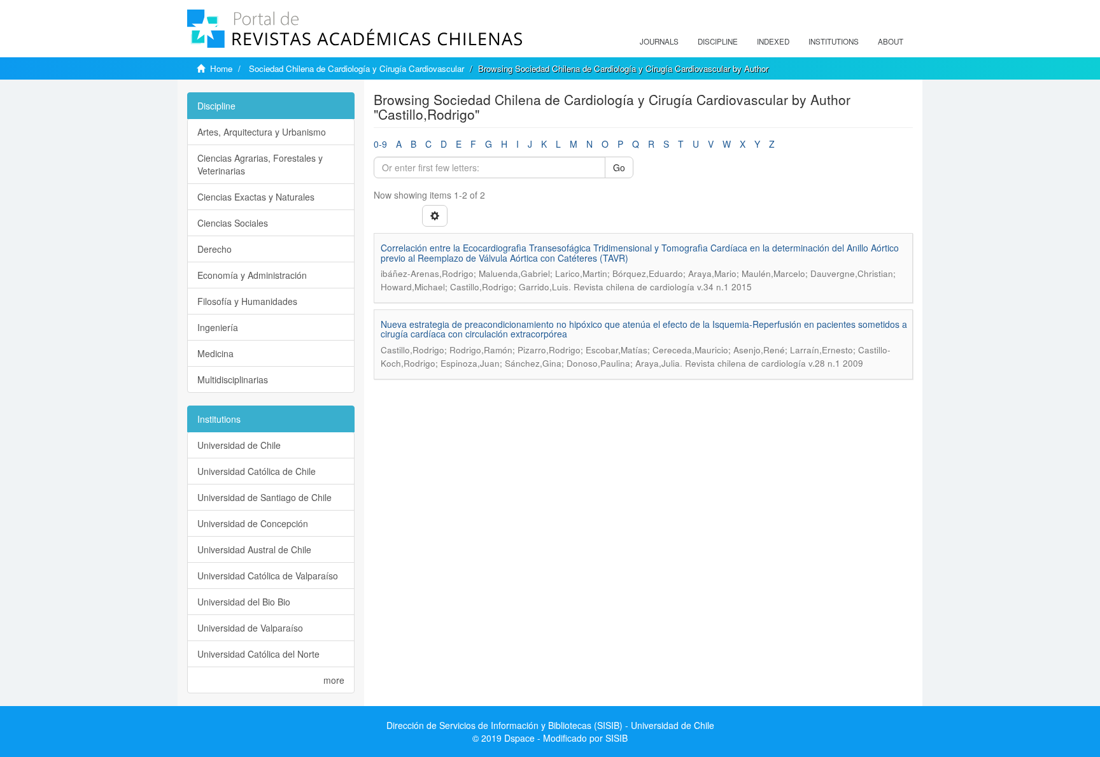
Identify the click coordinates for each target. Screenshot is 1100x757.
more (333, 680)
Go (619, 167)
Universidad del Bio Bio (243, 601)
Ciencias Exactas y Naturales (255, 196)
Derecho (214, 249)
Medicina (215, 353)
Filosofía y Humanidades (247, 301)
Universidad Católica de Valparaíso (267, 575)
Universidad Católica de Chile (256, 471)
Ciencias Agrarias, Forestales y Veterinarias (260, 164)
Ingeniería (217, 327)
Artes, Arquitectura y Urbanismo (261, 131)
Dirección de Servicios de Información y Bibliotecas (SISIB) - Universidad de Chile (550, 725)
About (890, 41)
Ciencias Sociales (232, 222)
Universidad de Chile (239, 445)
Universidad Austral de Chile (254, 549)
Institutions (833, 41)
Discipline (718, 41)
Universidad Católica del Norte (258, 653)
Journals (659, 41)
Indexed (773, 41)
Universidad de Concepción (252, 523)
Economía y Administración (252, 275)
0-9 (380, 144)
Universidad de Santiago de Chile (264, 497)
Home (221, 68)
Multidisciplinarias (232, 379)
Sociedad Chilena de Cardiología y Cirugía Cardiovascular (356, 68)
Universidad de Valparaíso (250, 627)
